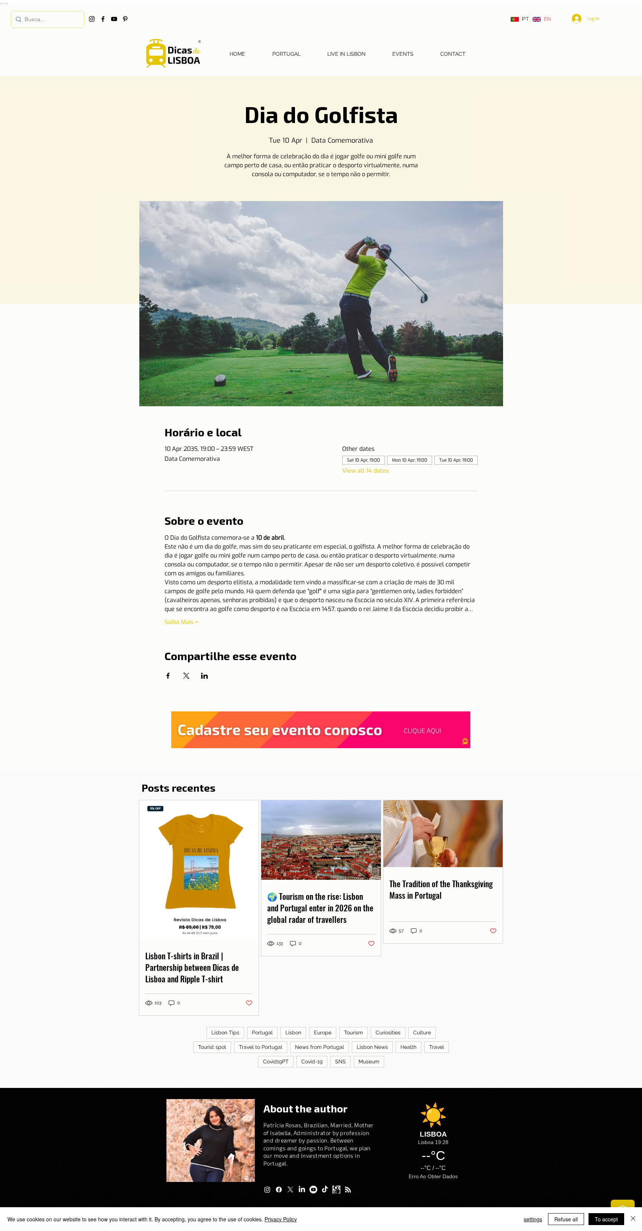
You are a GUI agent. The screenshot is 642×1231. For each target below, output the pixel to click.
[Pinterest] (125, 19)
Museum (369, 1061)
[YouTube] (114, 19)
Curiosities (388, 1032)
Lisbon (293, 1032)
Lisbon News (372, 1047)
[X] (290, 1189)
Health (408, 1047)
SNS (340, 1061)
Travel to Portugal (260, 1047)
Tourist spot (212, 1047)
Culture (422, 1032)
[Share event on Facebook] (168, 676)
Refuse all (566, 1219)
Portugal (262, 1032)
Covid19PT (276, 1061)
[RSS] (348, 1189)
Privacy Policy (281, 1219)
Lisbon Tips (225, 1032)
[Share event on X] (186, 676)
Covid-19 (311, 1061)
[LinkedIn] (302, 1189)
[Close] (633, 1219)
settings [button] (533, 1219)
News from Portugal (319, 1047)
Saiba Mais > (182, 622)
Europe (322, 1032)
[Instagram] (91, 19)
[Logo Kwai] (336, 1189)
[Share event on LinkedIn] (204, 676)
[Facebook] (103, 19)
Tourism (353, 1032)
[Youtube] (313, 1189)
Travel (436, 1047)
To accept (606, 1219)
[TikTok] (325, 1189)
